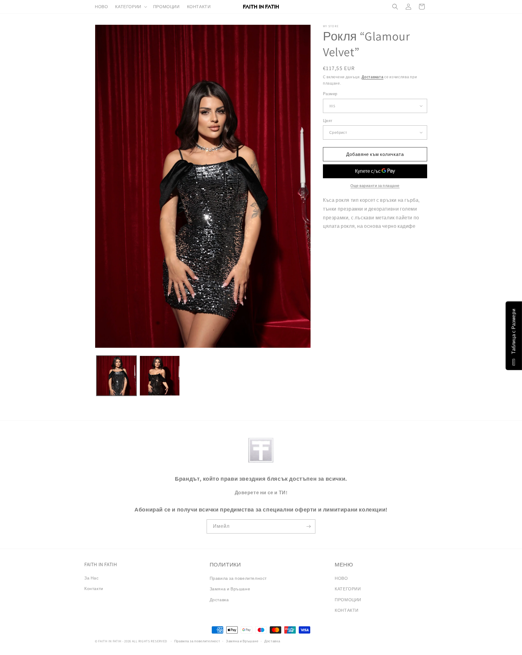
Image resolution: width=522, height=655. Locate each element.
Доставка (219, 599)
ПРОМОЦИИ (348, 599)
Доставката (372, 77)
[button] (130, 6)
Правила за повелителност (238, 578)
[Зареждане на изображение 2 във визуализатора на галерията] (160, 376)
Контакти (93, 588)
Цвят (328, 120)
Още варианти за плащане (375, 185)
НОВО (341, 578)
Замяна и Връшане (230, 589)
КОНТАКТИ (347, 610)
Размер (330, 93)
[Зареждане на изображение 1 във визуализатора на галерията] (116, 376)
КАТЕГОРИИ (348, 589)
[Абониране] (308, 526)
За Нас (91, 578)
